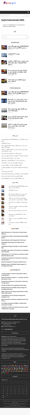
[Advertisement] (15, 7)
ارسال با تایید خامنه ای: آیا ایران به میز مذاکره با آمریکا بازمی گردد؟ (18, 117)
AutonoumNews (9, 353)
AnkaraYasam (4, 339)
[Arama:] (15, 15)
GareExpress (20, 353)
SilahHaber (3, 342)
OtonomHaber (4, 338)
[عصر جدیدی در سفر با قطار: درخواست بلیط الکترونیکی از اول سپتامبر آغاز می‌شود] (4, 62)
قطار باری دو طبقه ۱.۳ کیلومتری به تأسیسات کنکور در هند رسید (14, 155)
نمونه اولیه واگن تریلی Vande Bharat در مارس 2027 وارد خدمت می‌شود (18, 47)
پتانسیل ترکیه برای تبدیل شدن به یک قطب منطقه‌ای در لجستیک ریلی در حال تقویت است (17, 71)
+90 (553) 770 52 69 (6, 325)
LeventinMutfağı (15, 349)
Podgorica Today (6, 358)
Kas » (3, 397)
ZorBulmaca (3, 349)
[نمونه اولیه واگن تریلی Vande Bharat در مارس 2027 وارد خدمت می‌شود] (4, 47)
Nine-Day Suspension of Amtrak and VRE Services (13, 262)
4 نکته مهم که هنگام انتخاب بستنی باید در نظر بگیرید (12, 162)
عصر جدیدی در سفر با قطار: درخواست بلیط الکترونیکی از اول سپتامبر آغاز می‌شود (18, 62)
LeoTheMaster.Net (10, 342)
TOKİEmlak (3, 351)
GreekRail (19, 355)
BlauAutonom (14, 355)
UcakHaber (14, 340)
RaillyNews (16, 228)
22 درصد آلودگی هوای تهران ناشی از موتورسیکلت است (17, 109)
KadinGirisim (22, 338)
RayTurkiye (22, 348)
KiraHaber (15, 343)
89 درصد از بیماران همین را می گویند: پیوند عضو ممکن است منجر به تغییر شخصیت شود (18, 101)
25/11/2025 (11, 104)
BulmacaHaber (4, 345)
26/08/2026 (11, 75)
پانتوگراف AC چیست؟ (14, 54)
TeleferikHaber (13, 336)
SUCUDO (3, 336)
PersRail (9, 355)
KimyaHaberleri (11, 338)
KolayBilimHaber (17, 342)
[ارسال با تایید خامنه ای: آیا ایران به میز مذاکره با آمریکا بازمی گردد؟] (4, 118)
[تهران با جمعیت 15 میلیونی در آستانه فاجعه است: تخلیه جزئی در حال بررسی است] (4, 125)
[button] (28, 12)
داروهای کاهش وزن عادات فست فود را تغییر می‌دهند (12, 176)
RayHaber (8, 336)
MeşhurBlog (25, 349)
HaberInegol (4, 343)
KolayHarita (16, 348)
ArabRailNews (4, 355)
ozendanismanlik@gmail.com (9, 326)
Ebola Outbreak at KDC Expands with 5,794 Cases (13, 240)
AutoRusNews (10, 356)
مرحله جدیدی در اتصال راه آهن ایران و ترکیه (10, 158)
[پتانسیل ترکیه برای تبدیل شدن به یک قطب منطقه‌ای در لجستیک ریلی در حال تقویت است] (4, 71)
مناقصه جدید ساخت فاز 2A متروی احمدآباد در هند (17, 80)
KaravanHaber (23, 339)
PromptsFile (15, 356)
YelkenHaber (4, 340)
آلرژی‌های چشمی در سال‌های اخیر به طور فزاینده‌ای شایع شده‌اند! (14, 173)
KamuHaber (9, 340)
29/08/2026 (11, 49)
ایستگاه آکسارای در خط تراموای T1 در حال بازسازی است (13, 160)
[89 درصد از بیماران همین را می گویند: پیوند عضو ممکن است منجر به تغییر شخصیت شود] (4, 101)
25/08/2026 (11, 83)
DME (6, 356)
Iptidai (24, 340)
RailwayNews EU (15, 270)
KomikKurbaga (11, 348)
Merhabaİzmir (16, 339)
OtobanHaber (10, 343)
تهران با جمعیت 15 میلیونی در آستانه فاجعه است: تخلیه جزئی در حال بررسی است (17, 125)
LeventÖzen (17, 338)
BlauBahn (15, 353)
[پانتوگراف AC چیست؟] (4, 55)
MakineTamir (20, 340)
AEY (18, 343)
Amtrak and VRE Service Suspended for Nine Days (13, 285)
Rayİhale (21, 349)
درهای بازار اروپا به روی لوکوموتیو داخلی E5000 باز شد (12, 178)
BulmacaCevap (4, 348)
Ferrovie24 (24, 355)
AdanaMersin (10, 339)
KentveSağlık (9, 349)
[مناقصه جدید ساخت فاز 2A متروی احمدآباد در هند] (4, 81)
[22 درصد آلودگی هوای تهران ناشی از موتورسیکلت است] (4, 110)
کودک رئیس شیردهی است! (7, 171)
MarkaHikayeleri (22, 343)
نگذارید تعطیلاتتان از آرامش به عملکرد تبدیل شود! (11, 165)
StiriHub (3, 356)
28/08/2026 (11, 65)
